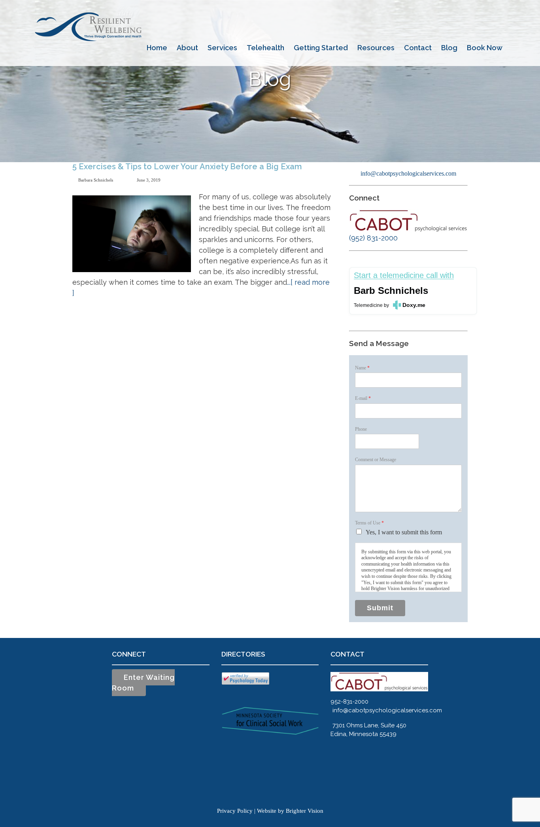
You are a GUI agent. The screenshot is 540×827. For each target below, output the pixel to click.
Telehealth (265, 48)
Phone (361, 429)
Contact (418, 48)
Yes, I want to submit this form (404, 532)
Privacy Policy (235, 811)
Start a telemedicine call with (404, 275)
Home (157, 48)
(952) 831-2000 (373, 238)
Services (222, 48)
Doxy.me (413, 305)
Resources (376, 48)
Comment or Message (375, 459)
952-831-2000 (349, 701)
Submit (380, 608)
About (187, 48)
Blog (449, 48)
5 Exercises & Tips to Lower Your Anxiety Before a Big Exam (187, 166)
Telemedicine (368, 305)
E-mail (363, 398)
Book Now (484, 48)
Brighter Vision (304, 811)
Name (362, 368)
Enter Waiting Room (143, 682)
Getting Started (321, 48)
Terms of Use (369, 523)
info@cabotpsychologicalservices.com (408, 173)
